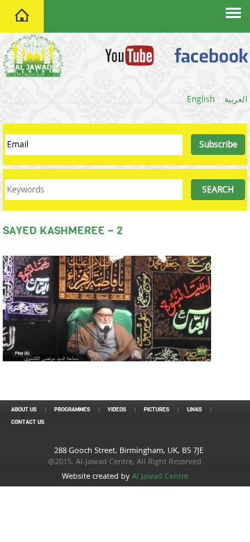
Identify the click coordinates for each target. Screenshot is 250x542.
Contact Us (27, 422)
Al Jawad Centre (160, 475)
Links (194, 409)
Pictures (156, 409)
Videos (117, 409)
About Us (24, 409)
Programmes (72, 409)
